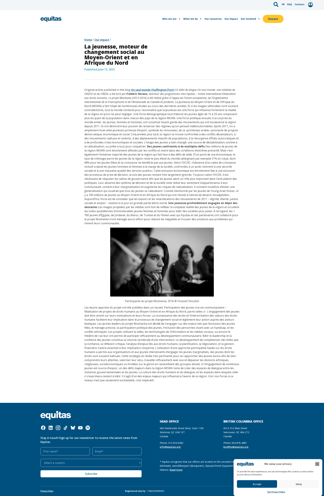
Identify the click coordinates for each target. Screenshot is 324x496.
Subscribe (91, 474)
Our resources (213, 18)
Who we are (169, 18)
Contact (299, 4)
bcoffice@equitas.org (235, 446)
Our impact (231, 18)
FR (283, 4)
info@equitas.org (170, 446)
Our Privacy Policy (276, 491)
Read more (176, 469)
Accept (257, 484)
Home (88, 40)
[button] (317, 464)
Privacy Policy (46, 491)
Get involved (248, 18)
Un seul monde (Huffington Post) (152, 90)
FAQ (289, 4)
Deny (299, 484)
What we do (190, 18)
